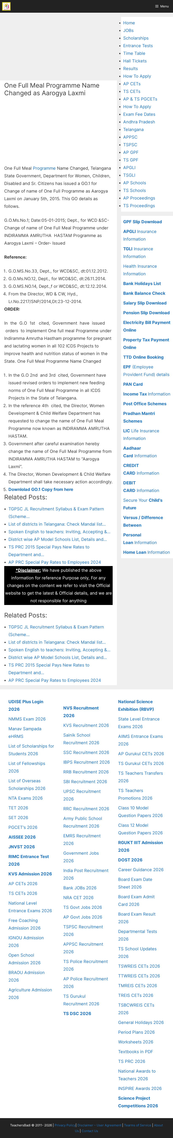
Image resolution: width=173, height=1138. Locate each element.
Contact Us (90, 1131)
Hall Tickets (135, 60)
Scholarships (136, 38)
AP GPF (131, 152)
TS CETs (131, 91)
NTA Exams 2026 (25, 798)
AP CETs (132, 83)
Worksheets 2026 (135, 1041)
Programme (44, 168)
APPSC (130, 137)
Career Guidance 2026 (141, 869)
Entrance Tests (138, 45)
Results (130, 68)
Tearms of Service (137, 1125)
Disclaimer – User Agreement (99, 1125)
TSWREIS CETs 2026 (139, 966)
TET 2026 (18, 807)
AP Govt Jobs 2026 (82, 917)
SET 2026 (18, 817)
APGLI (129, 167)
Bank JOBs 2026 (79, 887)
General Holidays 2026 (141, 1022)
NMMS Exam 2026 (27, 719)
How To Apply (137, 76)
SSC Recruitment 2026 (86, 752)
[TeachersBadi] (6, 6)
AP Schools (134, 182)
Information (146, 394)
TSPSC (130, 144)
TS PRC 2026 (131, 1061)
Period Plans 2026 (136, 1032)
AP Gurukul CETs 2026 (141, 753)
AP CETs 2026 (22, 883)
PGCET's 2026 (22, 827)
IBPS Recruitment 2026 (86, 762)
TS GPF (130, 160)
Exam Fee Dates (139, 114)
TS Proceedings (139, 205)
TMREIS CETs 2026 (137, 985)
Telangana (133, 129)
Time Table (134, 53)
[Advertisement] (58, 46)
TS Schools (134, 190)
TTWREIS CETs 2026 (139, 975)
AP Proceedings (139, 198)
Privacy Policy (65, 1125)
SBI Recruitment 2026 (85, 781)
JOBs (128, 30)
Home (129, 22)
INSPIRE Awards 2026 (140, 1088)
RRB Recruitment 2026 (86, 771)
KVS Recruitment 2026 (86, 725)
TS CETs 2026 (22, 893)
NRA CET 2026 (78, 897)
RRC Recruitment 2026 (86, 808)
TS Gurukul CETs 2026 (141, 763)
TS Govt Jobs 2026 (82, 907)
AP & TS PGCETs (140, 99)
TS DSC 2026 (77, 1013)
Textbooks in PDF (135, 1051)
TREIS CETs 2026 (135, 995)
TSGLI (129, 175)
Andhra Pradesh (139, 121)
